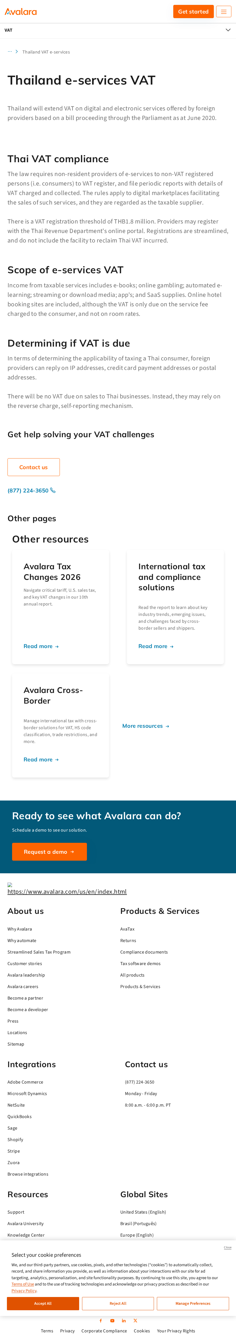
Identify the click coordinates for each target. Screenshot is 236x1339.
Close (227, 1247)
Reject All (118, 1303)
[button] (14, 52)
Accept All (43, 1303)
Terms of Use (23, 1284)
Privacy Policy (24, 1291)
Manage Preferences (193, 1303)
